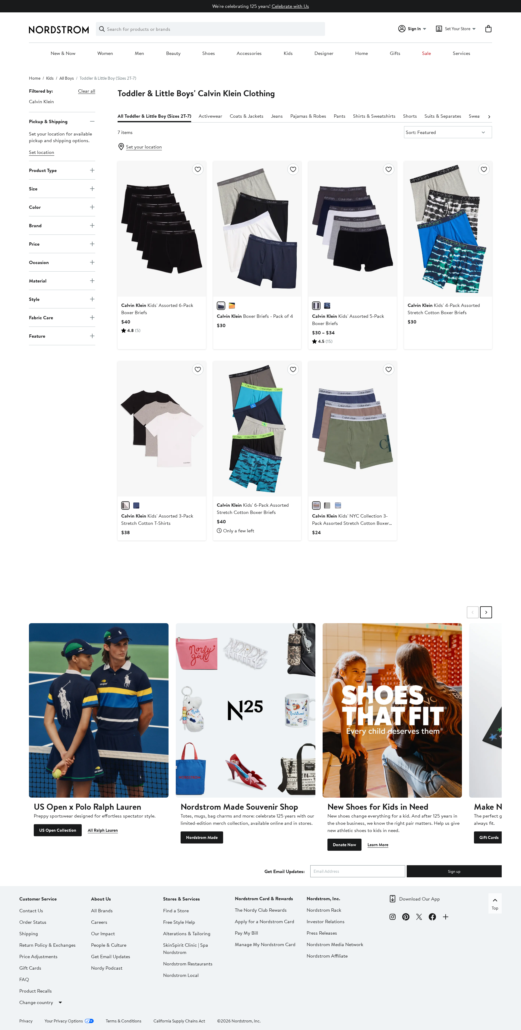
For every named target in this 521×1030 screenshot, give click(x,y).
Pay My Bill (246, 933)
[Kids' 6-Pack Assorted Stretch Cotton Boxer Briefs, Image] (257, 428)
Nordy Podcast (106, 968)
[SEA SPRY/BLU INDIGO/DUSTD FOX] (316, 505)
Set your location (144, 146)
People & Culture (108, 945)
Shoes (208, 53)
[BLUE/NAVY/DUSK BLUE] (136, 505)
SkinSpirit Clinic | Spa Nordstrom (185, 948)
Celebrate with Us (290, 6)
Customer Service (38, 898)
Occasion (39, 262)
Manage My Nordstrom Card (265, 944)
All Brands (102, 910)
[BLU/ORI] (232, 306)
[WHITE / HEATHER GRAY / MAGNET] (327, 505)
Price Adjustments (38, 956)
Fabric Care (41, 317)
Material (37, 280)
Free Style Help (179, 922)
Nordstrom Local (181, 975)
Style (34, 298)
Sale (426, 53)
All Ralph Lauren (103, 830)
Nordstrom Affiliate (327, 955)
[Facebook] (432, 917)
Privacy (26, 1021)
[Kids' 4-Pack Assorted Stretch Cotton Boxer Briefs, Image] (448, 228)
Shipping (28, 933)
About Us (101, 898)
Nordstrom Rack (324, 910)
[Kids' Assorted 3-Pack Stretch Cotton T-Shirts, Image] (162, 428)
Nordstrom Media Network (335, 944)
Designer (323, 53)
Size (33, 188)
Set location (41, 152)
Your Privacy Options (64, 1021)
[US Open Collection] (99, 710)
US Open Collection (57, 830)
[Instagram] (392, 917)
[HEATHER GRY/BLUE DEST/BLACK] (338, 505)
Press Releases (322, 933)
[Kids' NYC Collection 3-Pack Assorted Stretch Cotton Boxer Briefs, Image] (352, 428)
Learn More (378, 845)
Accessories (249, 53)
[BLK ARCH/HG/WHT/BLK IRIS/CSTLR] (316, 306)
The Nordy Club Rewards (261, 910)
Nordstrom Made (202, 837)
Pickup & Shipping (48, 121)
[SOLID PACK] (221, 306)
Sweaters (478, 116)
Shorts (410, 116)
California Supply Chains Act (179, 1021)
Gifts (395, 53)
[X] (419, 917)
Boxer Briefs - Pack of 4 (255, 316)
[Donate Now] (392, 710)
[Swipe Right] (486, 612)
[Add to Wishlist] (198, 169)
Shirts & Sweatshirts (374, 116)
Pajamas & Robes (308, 116)
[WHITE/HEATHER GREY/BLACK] (125, 505)
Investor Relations (326, 921)
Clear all (86, 91)
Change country (36, 1002)
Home (361, 53)
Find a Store (176, 910)
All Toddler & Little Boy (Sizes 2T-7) (154, 116)
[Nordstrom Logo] (59, 29)
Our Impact (103, 933)
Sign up (454, 871)
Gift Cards (489, 837)
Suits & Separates (443, 116)
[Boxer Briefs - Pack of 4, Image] (257, 228)
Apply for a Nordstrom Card (264, 921)
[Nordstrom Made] (245, 710)
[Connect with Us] (445, 917)
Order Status (32, 922)
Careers (99, 922)
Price (34, 243)
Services (461, 53)
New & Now (63, 53)
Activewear (210, 116)
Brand (35, 225)
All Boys (66, 78)
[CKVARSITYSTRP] (327, 306)
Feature (37, 335)
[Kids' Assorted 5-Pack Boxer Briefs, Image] (352, 228)
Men (139, 53)
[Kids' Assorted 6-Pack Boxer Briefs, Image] (162, 228)
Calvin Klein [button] (41, 101)
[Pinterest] (405, 917)
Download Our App (419, 898)
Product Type (43, 170)
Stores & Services (181, 898)
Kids (288, 53)
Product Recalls (35, 990)
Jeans (277, 116)
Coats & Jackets (247, 116)
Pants (340, 116)
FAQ (24, 979)
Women (105, 53)
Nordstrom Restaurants (188, 963)
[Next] (489, 116)
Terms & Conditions (123, 1021)
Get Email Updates (110, 956)
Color (35, 206)
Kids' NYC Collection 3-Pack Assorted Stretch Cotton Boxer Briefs (350, 523)
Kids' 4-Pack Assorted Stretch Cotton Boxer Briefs (444, 309)
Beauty (173, 53)
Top (495, 908)
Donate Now (344, 845)
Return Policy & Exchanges (47, 945)
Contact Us (31, 910)
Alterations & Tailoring (186, 933)
